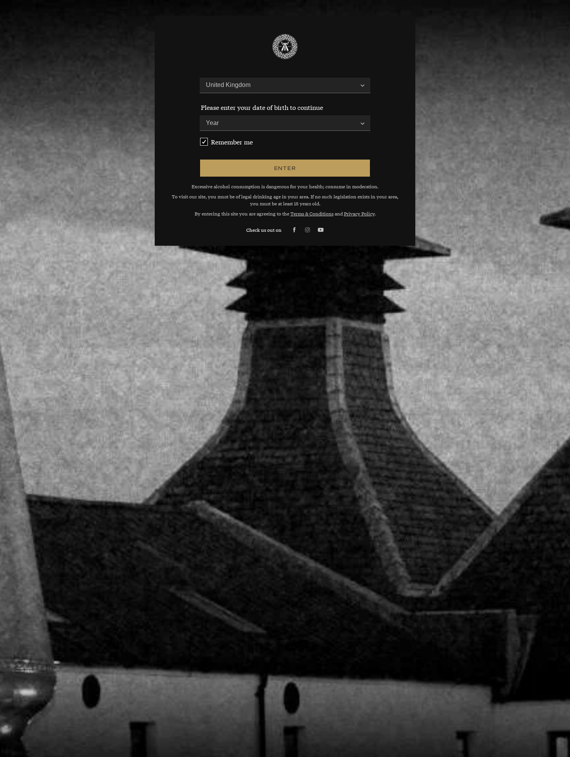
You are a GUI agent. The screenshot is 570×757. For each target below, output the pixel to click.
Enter (285, 168)
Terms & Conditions (311, 213)
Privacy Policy (359, 213)
